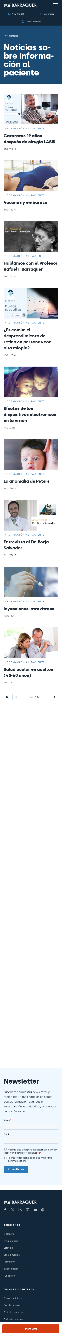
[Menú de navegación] (55, 5)
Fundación (9, 1276)
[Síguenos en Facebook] (5, 1210)
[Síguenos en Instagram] (27, 1210)
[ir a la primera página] (7, 697)
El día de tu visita (13, 1319)
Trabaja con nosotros (15, 1312)
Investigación (11, 1268)
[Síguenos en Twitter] (12, 1210)
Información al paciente (24, 128)
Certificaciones (12, 1305)
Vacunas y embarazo (25, 202)
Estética (8, 1248)
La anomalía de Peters (26, 481)
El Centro (9, 1234)
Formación (9, 1261)
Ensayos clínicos (13, 1298)
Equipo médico (12, 1255)
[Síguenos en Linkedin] (20, 1210)
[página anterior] (16, 697)
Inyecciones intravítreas (29, 608)
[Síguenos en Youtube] (35, 1210)
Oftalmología (11, 1241)
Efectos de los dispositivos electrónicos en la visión (30, 414)
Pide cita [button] (31, 1328)
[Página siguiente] (54, 697)
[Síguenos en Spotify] (43, 1210)
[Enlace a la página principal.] (20, 5)
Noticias (13, 35)
